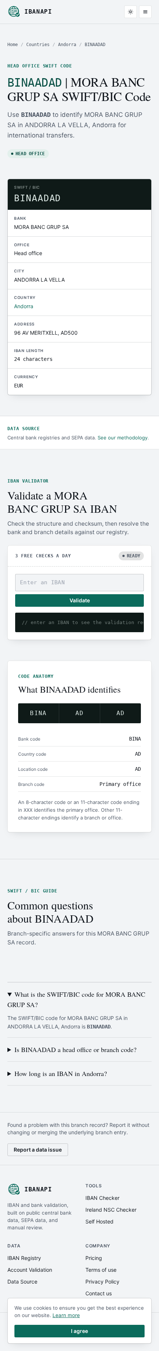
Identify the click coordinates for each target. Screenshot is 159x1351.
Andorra (67, 44)
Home (12, 44)
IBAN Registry (24, 1258)
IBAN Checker (102, 1198)
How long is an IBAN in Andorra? (60, 1073)
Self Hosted (99, 1221)
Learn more (66, 1315)
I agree (79, 1331)
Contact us (98, 1293)
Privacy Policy (102, 1281)
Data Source (22, 1281)
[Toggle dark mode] (130, 12)
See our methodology (123, 438)
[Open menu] (145, 12)
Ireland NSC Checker (110, 1210)
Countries (38, 44)
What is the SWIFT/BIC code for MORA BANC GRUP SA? (76, 999)
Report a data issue (38, 1149)
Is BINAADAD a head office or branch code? (75, 1049)
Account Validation (29, 1270)
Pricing (93, 1258)
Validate (80, 600)
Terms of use (100, 1270)
